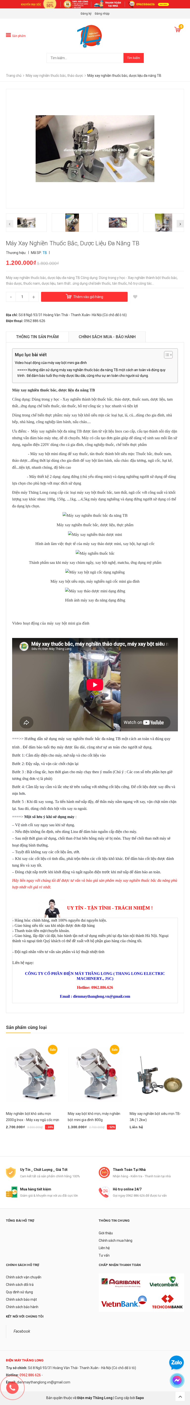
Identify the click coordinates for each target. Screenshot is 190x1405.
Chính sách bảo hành (22, 1307)
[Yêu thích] (135, 297)
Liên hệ (104, 1248)
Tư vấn (104, 1255)
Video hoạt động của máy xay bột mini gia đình (51, 363)
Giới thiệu (106, 1233)
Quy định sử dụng (19, 1292)
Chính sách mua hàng (115, 1240)
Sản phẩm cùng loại (26, 1027)
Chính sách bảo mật (21, 1299)
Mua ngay (16, 1140)
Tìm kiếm (133, 58)
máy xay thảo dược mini (102, 544)
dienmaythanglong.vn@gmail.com (43, 1382)
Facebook (22, 1331)
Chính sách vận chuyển (23, 1277)
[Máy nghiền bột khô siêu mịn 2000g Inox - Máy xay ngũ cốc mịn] (33, 1075)
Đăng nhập (102, 13)
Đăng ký (86, 13)
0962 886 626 (30, 1375)
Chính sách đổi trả (20, 1285)
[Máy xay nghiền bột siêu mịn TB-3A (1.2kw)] (157, 1075)
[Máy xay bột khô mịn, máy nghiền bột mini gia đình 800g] (95, 1075)
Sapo (140, 1398)
